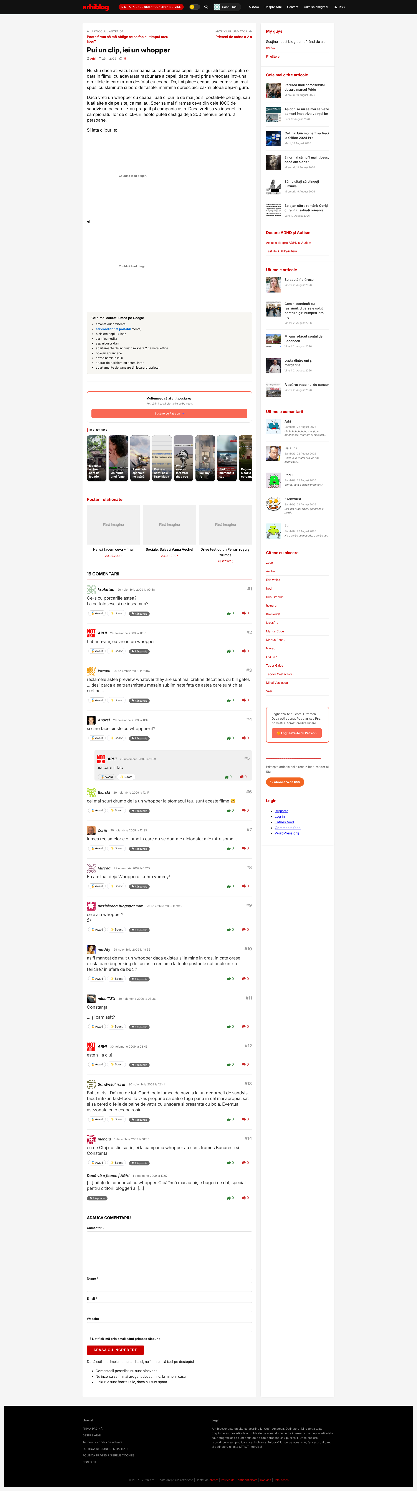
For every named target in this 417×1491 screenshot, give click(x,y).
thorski (104, 792)
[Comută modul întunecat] (194, 7)
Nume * (92, 1278)
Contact (292, 7)
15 (124, 58)
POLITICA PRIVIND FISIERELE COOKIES (108, 1455)
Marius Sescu (275, 640)
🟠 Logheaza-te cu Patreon (297, 733)
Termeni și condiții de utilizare (102, 1442)
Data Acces (281, 1480)
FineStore (273, 56)
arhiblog (96, 7)
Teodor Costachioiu (279, 674)
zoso (269, 562)
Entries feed (284, 822)
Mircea (104, 868)
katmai (104, 671)
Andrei (104, 720)
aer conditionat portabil (113, 329)
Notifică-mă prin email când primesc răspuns (125, 1339)
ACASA (254, 7)
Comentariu (95, 1228)
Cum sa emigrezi (316, 7)
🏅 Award (97, 613)
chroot (214, 1480)
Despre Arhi (273, 7)
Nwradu (271, 648)
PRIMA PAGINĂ (93, 1428)
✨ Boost (116, 613)
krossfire (272, 622)
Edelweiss (273, 580)
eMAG (270, 48)
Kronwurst (273, 614)
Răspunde (141, 613)
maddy (104, 949)
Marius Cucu (275, 631)
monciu (104, 1139)
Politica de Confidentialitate (239, 1480)
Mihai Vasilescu (277, 682)
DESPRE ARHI (92, 1435)
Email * (92, 1298)
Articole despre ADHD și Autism (288, 242)
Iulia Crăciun (274, 597)
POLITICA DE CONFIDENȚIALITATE (106, 1449)
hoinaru (271, 605)
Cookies (265, 1480)
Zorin (102, 830)
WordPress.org (287, 833)
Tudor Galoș (274, 665)
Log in (280, 816)
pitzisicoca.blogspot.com (120, 906)
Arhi (93, 58)
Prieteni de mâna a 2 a (233, 37)
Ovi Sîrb (271, 657)
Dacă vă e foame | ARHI (108, 1175)
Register (281, 811)
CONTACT (89, 1462)
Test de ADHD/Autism (281, 251)
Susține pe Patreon (167, 413)
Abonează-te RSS (286, 782)
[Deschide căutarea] (206, 7)
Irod (269, 588)
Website (93, 1319)
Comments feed (288, 828)
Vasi (269, 691)
